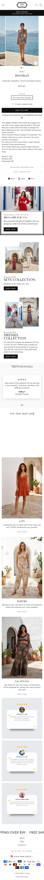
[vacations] (22, 647)
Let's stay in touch (21, 851)
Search (22, 838)
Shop (22, 841)
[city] (22, 487)
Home (21, 72)
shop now (11, 229)
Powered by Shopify (22, 877)
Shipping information (22, 167)
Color (22, 94)
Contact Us (22, 845)
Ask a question (22, 172)
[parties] (22, 567)
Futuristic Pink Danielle (22, 98)
